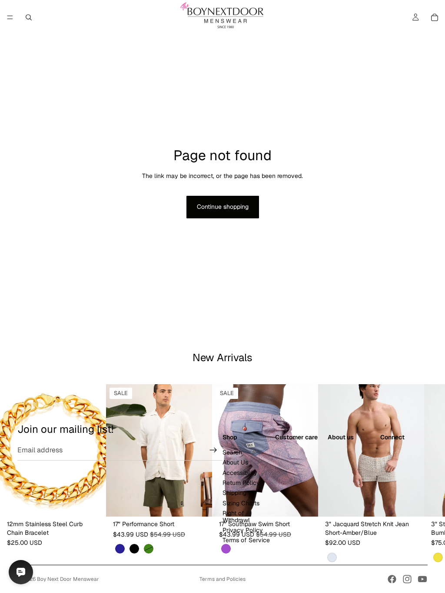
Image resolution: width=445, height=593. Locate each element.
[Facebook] (392, 579)
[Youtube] (422, 579)
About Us (235, 462)
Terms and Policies (222, 579)
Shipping (234, 493)
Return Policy (241, 483)
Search (232, 452)
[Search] (28, 17)
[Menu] (10, 17)
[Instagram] (407, 579)
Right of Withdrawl (236, 516)
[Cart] (434, 17)
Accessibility (239, 473)
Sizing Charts (240, 503)
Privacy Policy (242, 530)
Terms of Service (246, 540)
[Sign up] (213, 450)
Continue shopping (223, 207)
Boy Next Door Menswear (68, 579)
